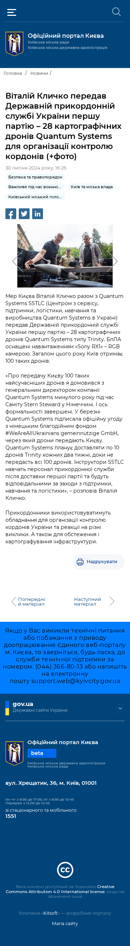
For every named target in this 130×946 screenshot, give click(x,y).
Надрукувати (102, 561)
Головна (13, 73)
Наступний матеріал (87, 601)
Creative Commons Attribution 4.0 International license (60, 889)
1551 (10, 816)
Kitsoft (50, 913)
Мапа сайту (65, 923)
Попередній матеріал (31, 601)
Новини (39, 73)
